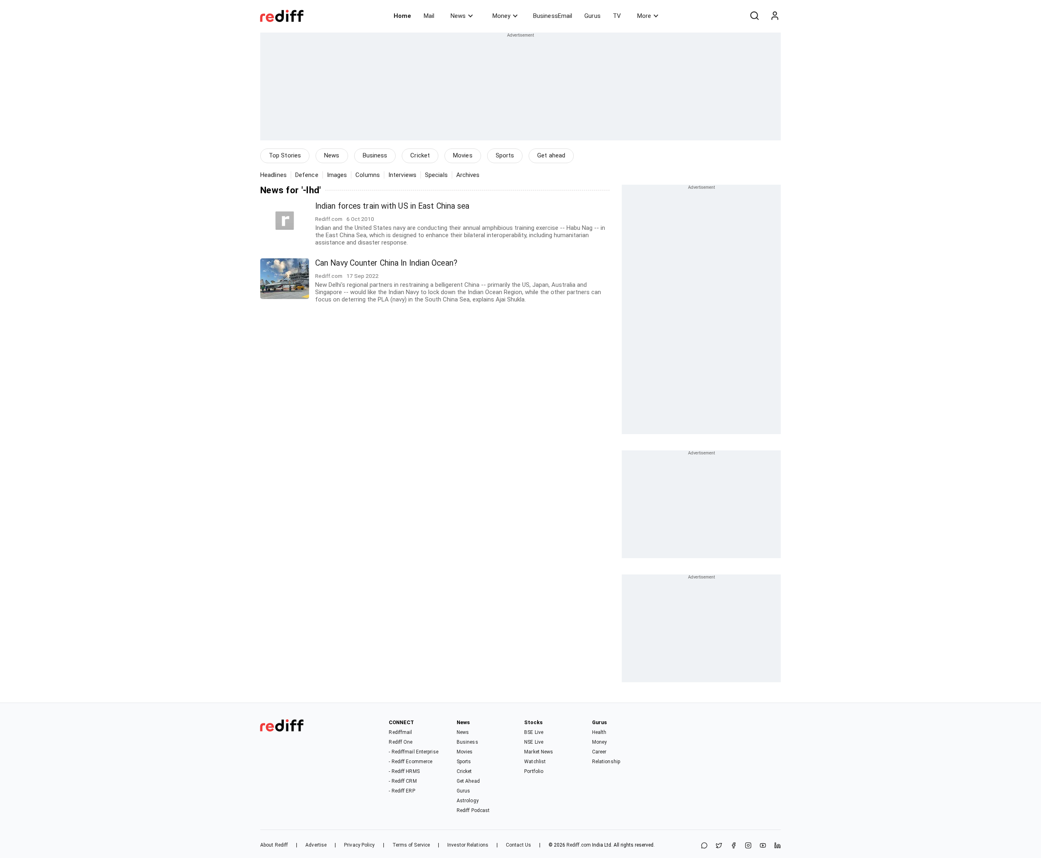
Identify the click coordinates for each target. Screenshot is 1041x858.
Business (375, 155)
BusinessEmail (552, 16)
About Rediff (274, 845)
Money (501, 16)
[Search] (754, 15)
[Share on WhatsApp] (704, 846)
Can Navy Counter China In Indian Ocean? (386, 263)
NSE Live (533, 742)
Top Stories (285, 155)
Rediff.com (578, 845)
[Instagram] (748, 846)
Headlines (273, 175)
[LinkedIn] (777, 846)
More (644, 16)
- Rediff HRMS (404, 771)
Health (599, 732)
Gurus (592, 16)
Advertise (316, 845)
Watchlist (535, 761)
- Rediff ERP (402, 791)
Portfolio (533, 771)
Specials (436, 175)
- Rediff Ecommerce (410, 761)
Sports (505, 155)
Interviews (402, 175)
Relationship (606, 761)
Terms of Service (411, 845)
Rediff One (400, 742)
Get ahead (551, 155)
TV (617, 16)
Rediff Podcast (473, 810)
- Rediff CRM (402, 781)
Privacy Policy (359, 845)
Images (337, 175)
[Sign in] (775, 15)
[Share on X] (719, 846)
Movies (463, 155)
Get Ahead (468, 781)
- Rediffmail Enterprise (413, 752)
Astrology (468, 800)
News (458, 16)
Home (402, 16)
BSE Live (533, 732)
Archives (468, 175)
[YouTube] (763, 846)
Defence (306, 175)
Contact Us (518, 845)
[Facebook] (733, 846)
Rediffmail (400, 732)
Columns (367, 175)
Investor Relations (467, 845)
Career (599, 752)
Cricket (420, 155)
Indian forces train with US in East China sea (392, 206)
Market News (538, 752)
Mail (429, 16)
